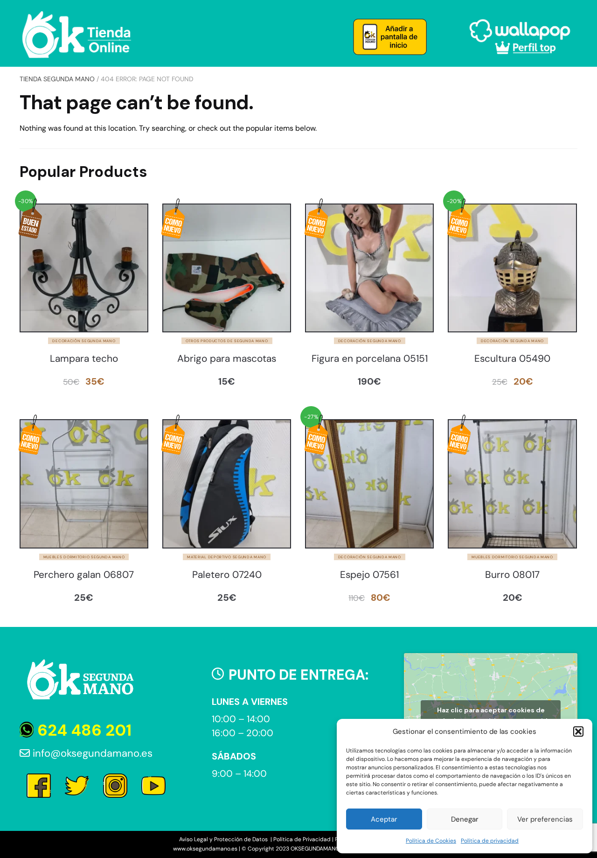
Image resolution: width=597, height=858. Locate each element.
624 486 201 (83, 730)
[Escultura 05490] (512, 268)
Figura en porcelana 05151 (370, 359)
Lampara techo (84, 359)
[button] (578, 731)
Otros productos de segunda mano (227, 340)
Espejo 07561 (369, 575)
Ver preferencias (545, 819)
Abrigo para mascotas (226, 359)
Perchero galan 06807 (84, 575)
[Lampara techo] (84, 268)
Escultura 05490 (512, 359)
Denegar (465, 819)
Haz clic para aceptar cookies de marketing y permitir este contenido (491, 715)
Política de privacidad (490, 840)
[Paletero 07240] (226, 483)
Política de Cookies (431, 840)
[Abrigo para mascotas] (226, 268)
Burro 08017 (512, 575)
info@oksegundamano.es (91, 753)
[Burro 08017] (512, 483)
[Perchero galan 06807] (84, 483)
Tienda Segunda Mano (57, 79)
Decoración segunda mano (83, 340)
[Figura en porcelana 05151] (369, 268)
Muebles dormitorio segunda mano (84, 557)
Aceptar (384, 819)
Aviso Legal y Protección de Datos (224, 839)
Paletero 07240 (227, 575)
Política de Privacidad (302, 839)
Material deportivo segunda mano (226, 557)
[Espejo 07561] (369, 483)
